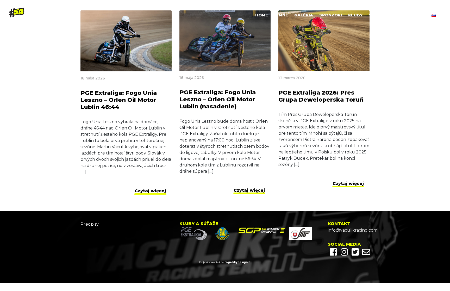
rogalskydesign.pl (237, 262)
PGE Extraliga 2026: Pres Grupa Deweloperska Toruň (321, 96)
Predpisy (89, 224)
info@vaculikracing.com (349, 230)
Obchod (415, 15)
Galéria (303, 15)
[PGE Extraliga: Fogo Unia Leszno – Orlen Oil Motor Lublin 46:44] (126, 40)
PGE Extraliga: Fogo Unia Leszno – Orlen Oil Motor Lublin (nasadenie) (217, 99)
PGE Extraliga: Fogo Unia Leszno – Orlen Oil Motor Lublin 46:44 (118, 99)
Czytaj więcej (150, 190)
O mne (281, 15)
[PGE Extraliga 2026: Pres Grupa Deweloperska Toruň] (324, 40)
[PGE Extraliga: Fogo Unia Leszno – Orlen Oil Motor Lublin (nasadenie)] (225, 40)
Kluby (355, 15)
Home (261, 15)
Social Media (384, 15)
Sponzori (330, 15)
